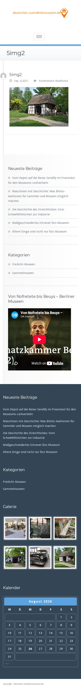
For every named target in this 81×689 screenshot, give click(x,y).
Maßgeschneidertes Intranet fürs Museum (40, 223)
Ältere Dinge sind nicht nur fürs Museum (39, 231)
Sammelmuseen (23, 273)
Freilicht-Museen (23, 264)
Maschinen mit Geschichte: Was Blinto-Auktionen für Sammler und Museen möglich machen (38, 196)
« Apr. (7, 663)
